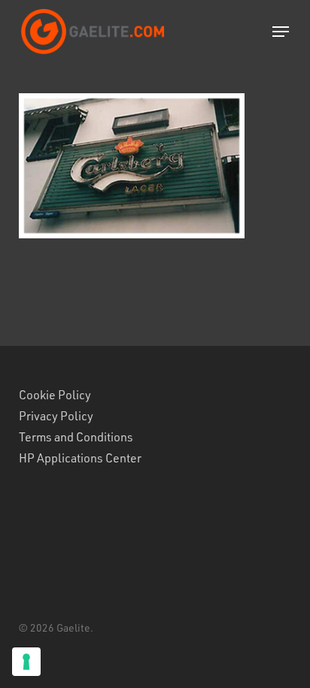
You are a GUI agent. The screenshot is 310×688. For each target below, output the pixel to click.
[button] (280, 31)
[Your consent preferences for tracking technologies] (26, 661)
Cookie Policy (55, 394)
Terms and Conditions (76, 436)
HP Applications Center (80, 457)
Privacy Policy (56, 415)
